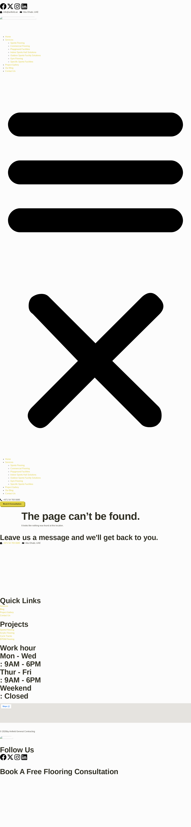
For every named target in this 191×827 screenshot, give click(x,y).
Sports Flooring (17, 43)
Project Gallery (12, 65)
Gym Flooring (16, 58)
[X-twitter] (10, 6)
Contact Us (10, 71)
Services (9, 40)
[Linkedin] (24, 6)
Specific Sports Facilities (21, 62)
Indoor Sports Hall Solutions (23, 52)
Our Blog (9, 68)
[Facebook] (3, 6)
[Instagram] (17, 6)
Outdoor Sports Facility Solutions (25, 55)
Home (8, 37)
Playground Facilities (20, 49)
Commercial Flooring (20, 46)
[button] (95, 265)
